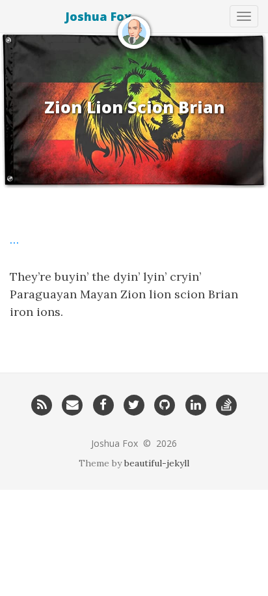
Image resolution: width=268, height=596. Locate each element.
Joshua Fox (98, 16)
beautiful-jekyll (156, 463)
